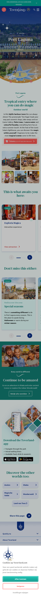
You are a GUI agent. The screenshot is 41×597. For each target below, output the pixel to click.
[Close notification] (37, 3)
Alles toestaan (20, 579)
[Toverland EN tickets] (4, 9)
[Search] (34, 10)
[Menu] (38, 9)
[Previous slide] (11, 257)
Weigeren (20, 586)
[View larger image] (11, 160)
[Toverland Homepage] (17, 9)
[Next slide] (29, 257)
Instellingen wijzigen (20, 592)
